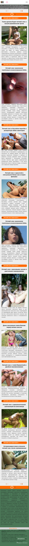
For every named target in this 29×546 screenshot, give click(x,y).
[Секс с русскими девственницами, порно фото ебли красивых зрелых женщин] (2, 2)
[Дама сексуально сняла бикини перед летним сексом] (14, 338)
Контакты (13, 528)
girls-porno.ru (21, 538)
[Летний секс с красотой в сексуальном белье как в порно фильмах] (14, 188)
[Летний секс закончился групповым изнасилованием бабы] (14, 88)
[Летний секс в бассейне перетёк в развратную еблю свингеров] (14, 141)
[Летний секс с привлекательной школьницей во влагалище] (14, 418)
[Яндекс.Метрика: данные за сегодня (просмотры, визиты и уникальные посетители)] (22, 543)
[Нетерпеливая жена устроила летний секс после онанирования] (14, 460)
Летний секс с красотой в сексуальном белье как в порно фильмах (14, 174)
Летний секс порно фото (11, 18)
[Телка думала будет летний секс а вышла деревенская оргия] (14, 35)
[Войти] (7, 2)
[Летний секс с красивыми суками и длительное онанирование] (14, 290)
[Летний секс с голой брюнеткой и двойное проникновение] (14, 378)
